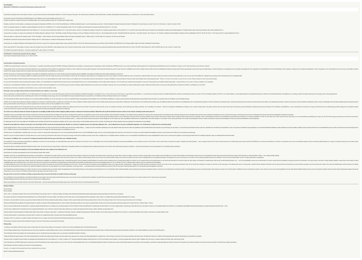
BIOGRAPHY (7, 7)
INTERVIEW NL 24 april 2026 (18, 7)
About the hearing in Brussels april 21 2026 (35, 7)
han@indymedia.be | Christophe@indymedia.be (14, 63)
